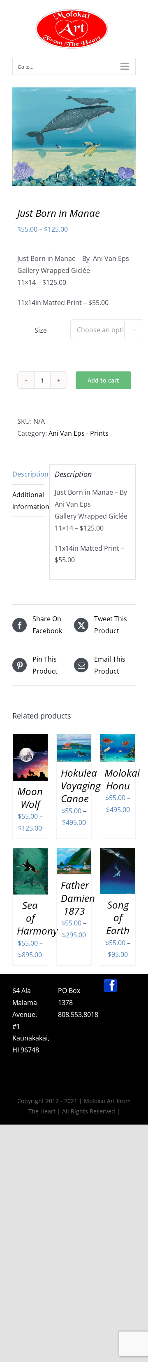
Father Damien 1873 (78, 897)
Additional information (28, 500)
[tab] (28, 474)
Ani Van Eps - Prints (79, 433)
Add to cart (103, 380)
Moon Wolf (30, 797)
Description (28, 474)
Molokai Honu (122, 779)
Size (41, 330)
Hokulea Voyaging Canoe (80, 785)
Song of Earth (118, 917)
